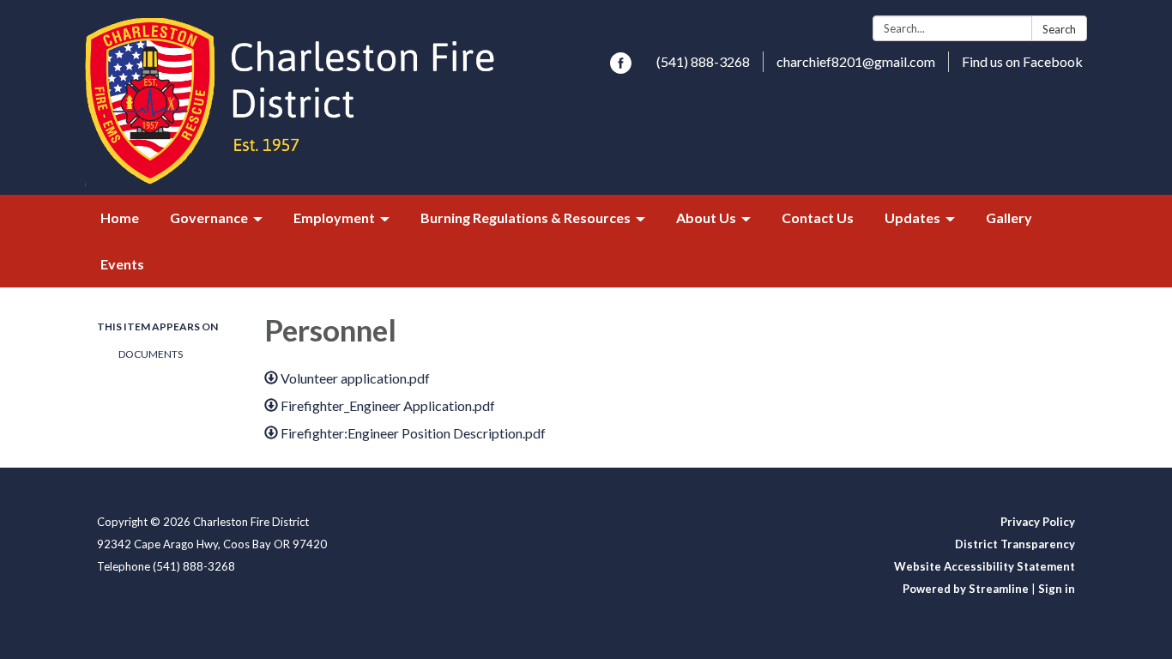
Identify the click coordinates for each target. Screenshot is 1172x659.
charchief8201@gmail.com (855, 61)
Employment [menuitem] (334, 217)
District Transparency (1015, 544)
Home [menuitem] (119, 217)
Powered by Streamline (966, 589)
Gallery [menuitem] (1009, 217)
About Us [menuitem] (706, 217)
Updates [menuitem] (912, 217)
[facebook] (620, 68)
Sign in (1056, 589)
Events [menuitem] (122, 264)
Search (1059, 29)
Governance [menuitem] (209, 217)
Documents (150, 354)
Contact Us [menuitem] (818, 217)
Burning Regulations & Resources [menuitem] (525, 217)
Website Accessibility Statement (984, 566)
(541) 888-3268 (703, 61)
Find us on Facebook (1022, 61)
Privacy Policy (1037, 522)
